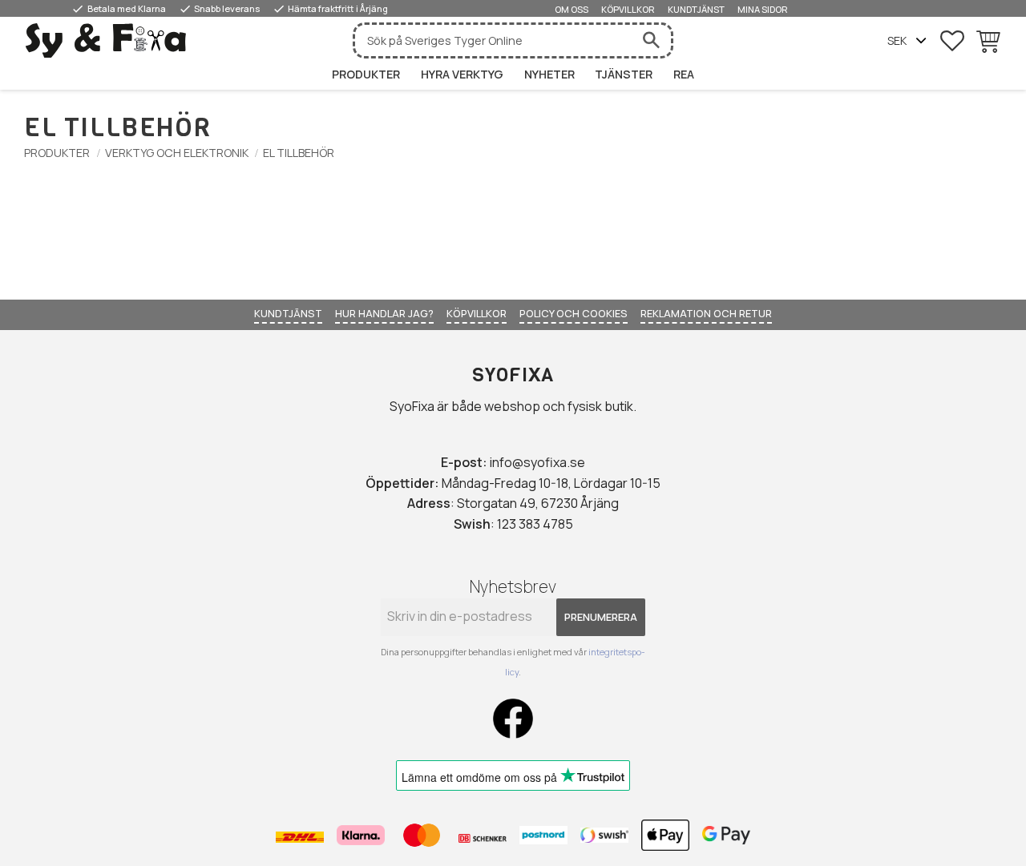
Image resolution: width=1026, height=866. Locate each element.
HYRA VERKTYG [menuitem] (462, 74)
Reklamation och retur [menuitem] (706, 313)
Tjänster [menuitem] (623, 74)
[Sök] (651, 40)
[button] (952, 41)
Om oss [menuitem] (571, 9)
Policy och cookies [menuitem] (573, 313)
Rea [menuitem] (683, 74)
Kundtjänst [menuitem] (696, 9)
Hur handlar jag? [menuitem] (384, 313)
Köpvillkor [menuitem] (628, 9)
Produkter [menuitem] (366, 74)
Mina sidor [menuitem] (762, 9)
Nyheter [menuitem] (549, 74)
